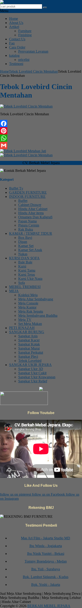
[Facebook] (41, 123)
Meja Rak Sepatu (30, 311)
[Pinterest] (41, 130)
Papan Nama (27, 221)
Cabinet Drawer (29, 205)
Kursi (22, 266)
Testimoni (16, 64)
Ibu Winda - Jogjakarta (45, 544)
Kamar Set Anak (30, 250)
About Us (16, 23)
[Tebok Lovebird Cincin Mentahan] (26, 106)
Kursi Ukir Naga (30, 279)
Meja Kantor (27, 307)
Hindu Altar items (31, 213)
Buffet (22, 201)
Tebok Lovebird (29, 361)
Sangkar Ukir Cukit (32, 373)
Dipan (22, 242)
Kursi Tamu (26, 270)
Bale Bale (25, 262)
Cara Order (17, 47)
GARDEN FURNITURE (28, 192)
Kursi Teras (26, 274)
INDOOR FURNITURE (27, 196)
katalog (14, 55)
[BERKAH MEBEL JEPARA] (23, 2)
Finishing (25, 35)
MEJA (14, 291)
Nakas (22, 254)
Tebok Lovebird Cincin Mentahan (33, 71)
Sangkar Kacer (29, 340)
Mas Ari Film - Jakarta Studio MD (45, 536)
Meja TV (24, 320)
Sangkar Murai (29, 348)
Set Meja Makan (30, 324)
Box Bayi (25, 238)
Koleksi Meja (28, 295)
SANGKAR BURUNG (26, 332)
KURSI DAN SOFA (24, 258)
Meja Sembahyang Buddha (37, 315)
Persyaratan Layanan (33, 51)
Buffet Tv (16, 188)
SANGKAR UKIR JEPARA (30, 365)
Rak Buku (25, 229)
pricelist (23, 60)
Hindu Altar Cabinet (32, 209)
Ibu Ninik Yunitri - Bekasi (45, 552)
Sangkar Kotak (29, 344)
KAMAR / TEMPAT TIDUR (30, 233)
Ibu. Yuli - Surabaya (45, 567)
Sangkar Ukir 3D (30, 369)
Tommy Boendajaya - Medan (46, 560)
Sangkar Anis (28, 336)
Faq (12, 43)
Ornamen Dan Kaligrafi (35, 217)
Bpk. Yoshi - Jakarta (45, 583)
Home (13, 19)
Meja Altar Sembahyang (35, 299)
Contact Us (17, 39)
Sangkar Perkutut (30, 352)
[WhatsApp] (41, 138)
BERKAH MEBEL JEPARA (48, 606)
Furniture (24, 31)
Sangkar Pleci (28, 356)
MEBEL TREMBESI (25, 287)
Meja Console (28, 303)
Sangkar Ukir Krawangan (36, 377)
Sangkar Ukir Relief (32, 381)
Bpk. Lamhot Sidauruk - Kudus (45, 575)
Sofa (21, 283)
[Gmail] (41, 145)
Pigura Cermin (28, 225)
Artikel (14, 27)
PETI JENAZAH (22, 328)
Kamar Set (25, 246)
